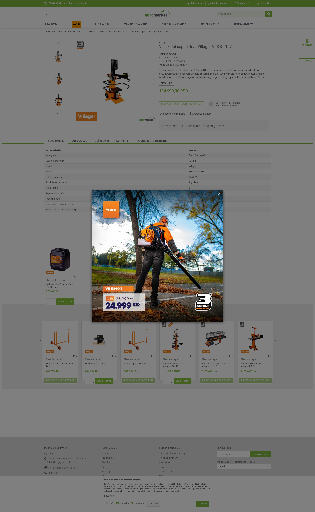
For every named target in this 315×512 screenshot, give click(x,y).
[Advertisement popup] (157, 256)
